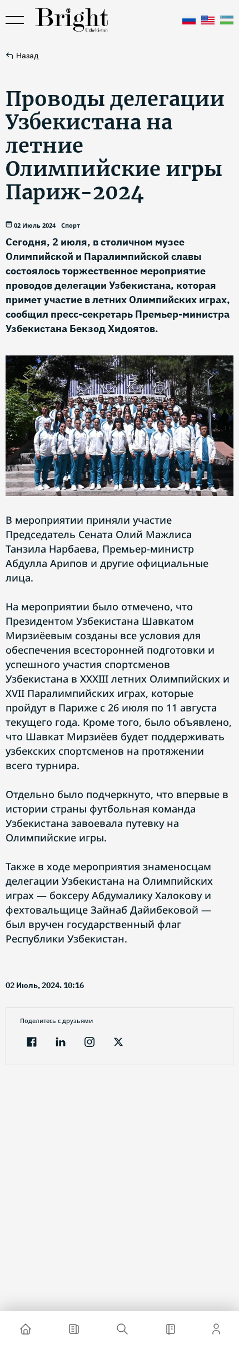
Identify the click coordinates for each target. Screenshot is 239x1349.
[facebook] (31, 1043)
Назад (27, 55)
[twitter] (118, 1043)
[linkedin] (60, 1043)
